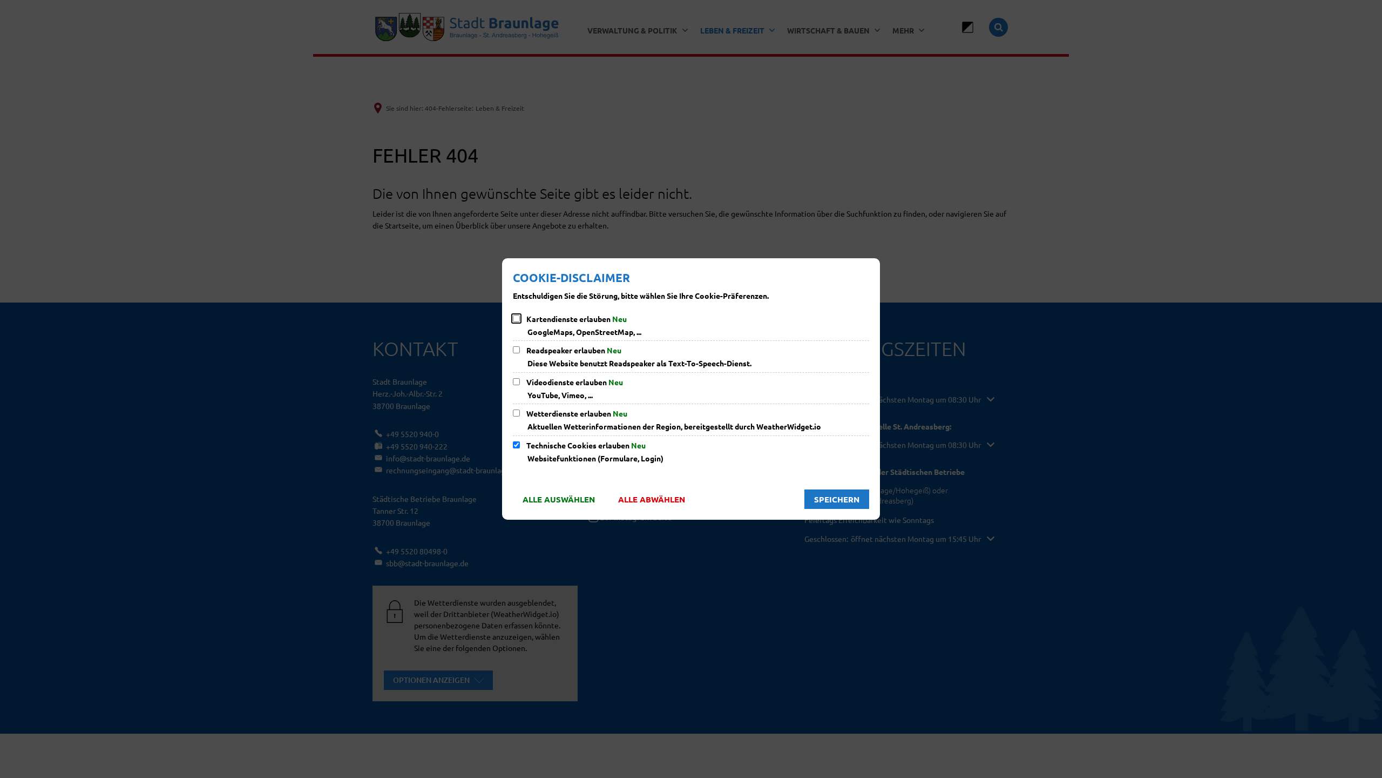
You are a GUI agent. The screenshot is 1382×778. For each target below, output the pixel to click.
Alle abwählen (651, 499)
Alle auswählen (559, 499)
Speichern (836, 499)
